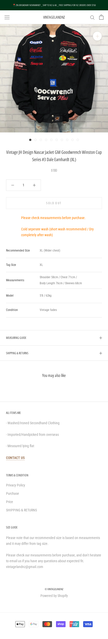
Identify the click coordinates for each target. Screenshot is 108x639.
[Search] (92, 17)
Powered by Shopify (54, 596)
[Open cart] (101, 17)
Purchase (12, 493)
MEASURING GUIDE (16, 338)
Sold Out (54, 203)
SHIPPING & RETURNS (17, 353)
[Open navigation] (7, 17)
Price (9, 502)
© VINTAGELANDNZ (54, 589)
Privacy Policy (15, 485)
